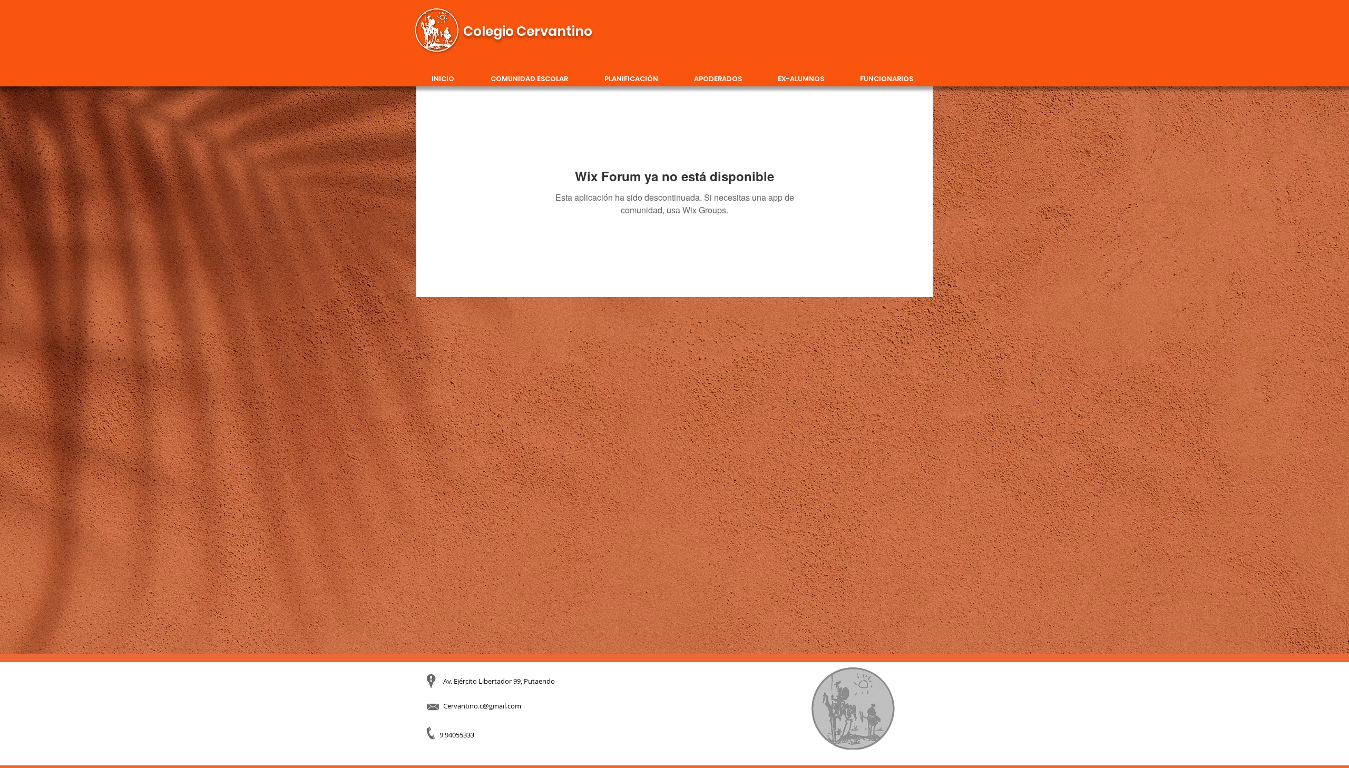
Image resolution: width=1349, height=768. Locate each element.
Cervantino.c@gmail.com (482, 706)
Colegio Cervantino (527, 31)
